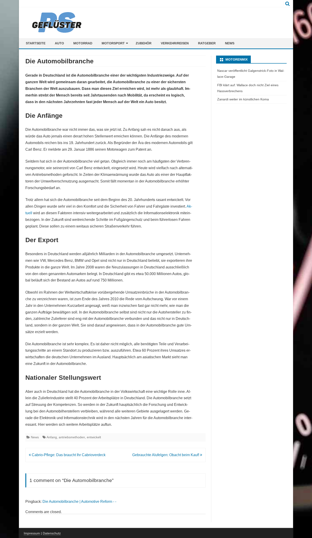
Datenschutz (52, 533)
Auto (59, 43)
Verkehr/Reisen (175, 43)
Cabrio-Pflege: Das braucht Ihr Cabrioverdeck (68, 455)
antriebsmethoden (72, 437)
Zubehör (143, 43)
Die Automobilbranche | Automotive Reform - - (79, 501)
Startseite (35, 43)
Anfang (52, 437)
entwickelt (94, 437)
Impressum (32, 533)
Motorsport (113, 43)
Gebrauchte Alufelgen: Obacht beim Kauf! (166, 455)
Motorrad (82, 43)
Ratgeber (207, 43)
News (229, 43)
